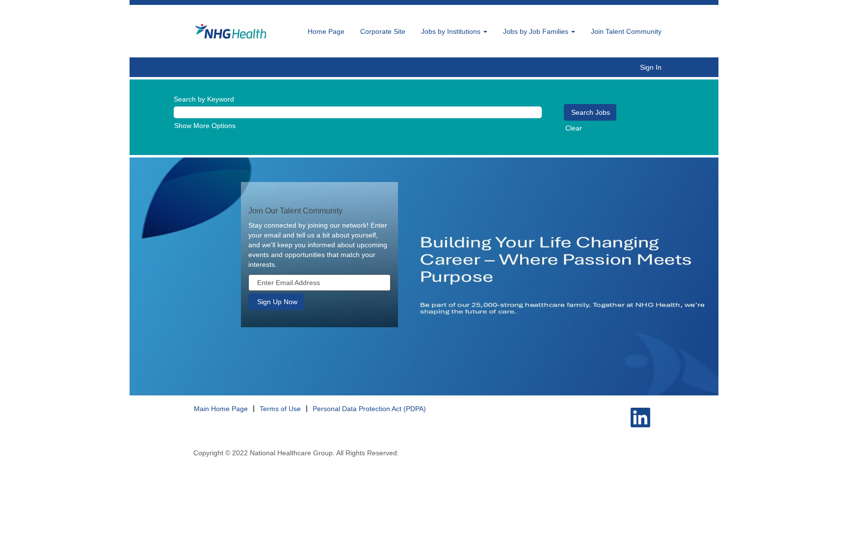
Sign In (651, 67)
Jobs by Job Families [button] (536, 31)
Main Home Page (221, 409)
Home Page (326, 31)
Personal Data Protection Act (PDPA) (369, 409)
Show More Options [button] (205, 126)
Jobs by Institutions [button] (451, 31)
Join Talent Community (626, 31)
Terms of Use (280, 409)
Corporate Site (382, 31)
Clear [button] (573, 128)
